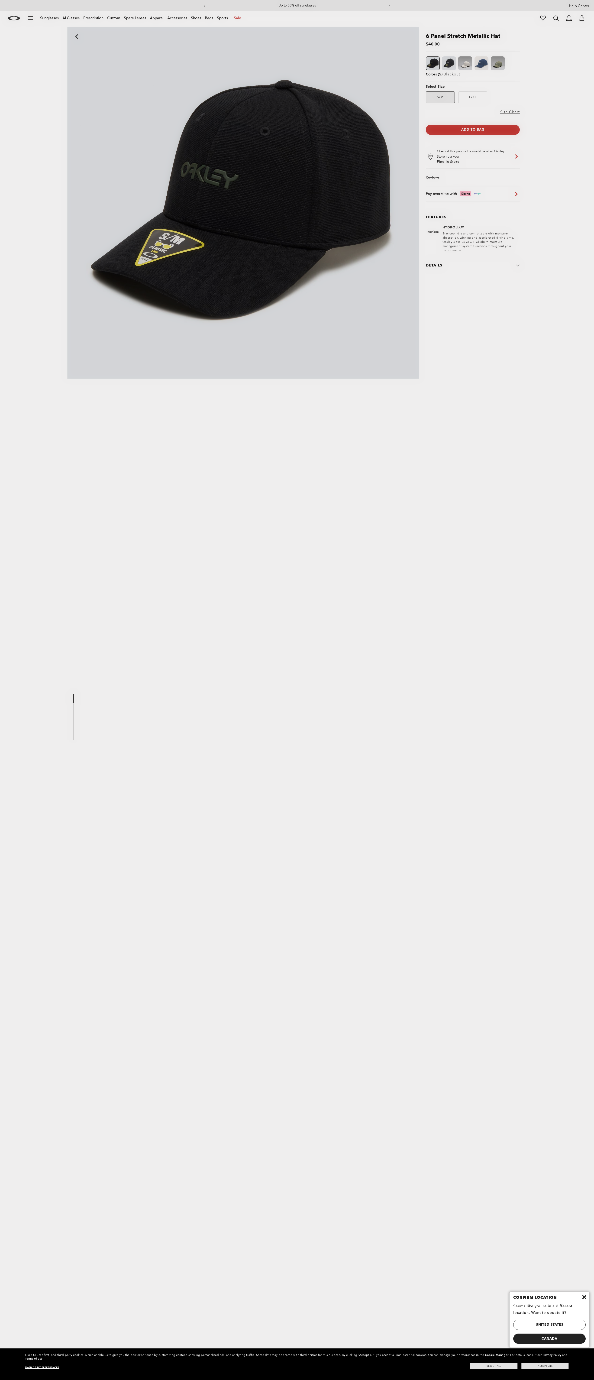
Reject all (494, 1366)
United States (549, 1324)
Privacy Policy (552, 1355)
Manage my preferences (42, 1367)
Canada (549, 1338)
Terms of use (34, 1359)
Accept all (545, 1366)
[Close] (584, 1297)
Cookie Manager (496, 1355)
